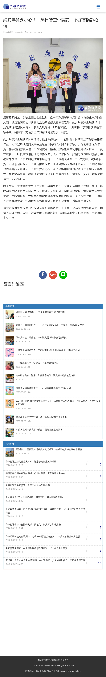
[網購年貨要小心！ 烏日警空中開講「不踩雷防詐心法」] (43, 275)
